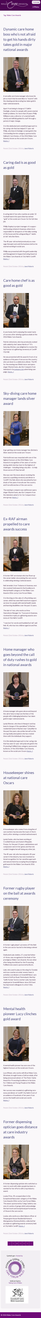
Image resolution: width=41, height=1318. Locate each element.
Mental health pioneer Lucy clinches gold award (19, 1014)
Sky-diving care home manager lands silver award (19, 398)
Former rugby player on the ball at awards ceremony (19, 893)
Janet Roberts (29, 148)
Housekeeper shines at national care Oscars (18, 777)
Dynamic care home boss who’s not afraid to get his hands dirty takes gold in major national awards (19, 39)
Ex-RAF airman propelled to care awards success (16, 524)
